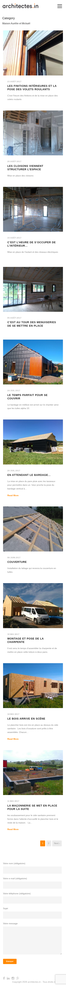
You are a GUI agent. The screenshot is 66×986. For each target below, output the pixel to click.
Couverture (17, 562)
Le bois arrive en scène (26, 718)
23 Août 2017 (14, 82)
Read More (13, 495)
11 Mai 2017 (13, 801)
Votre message (10, 923)
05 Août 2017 (14, 318)
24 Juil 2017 (13, 391)
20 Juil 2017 (13, 471)
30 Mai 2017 (13, 634)
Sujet (5, 908)
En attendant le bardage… (29, 475)
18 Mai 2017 (13, 714)
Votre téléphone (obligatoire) (17, 893)
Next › (57, 843)
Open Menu (59, 6)
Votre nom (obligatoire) (14, 863)
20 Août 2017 (14, 161)
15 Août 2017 (14, 238)
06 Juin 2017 (14, 558)
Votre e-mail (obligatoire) (15, 878)
